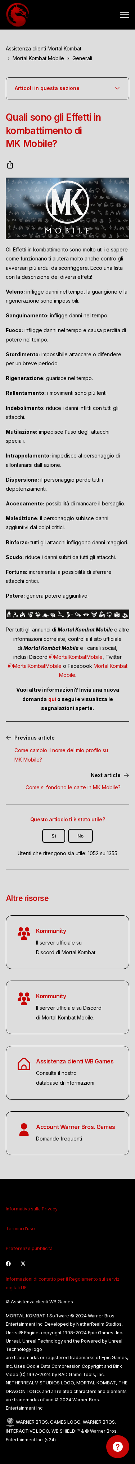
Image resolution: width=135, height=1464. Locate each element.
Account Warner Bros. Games (75, 1127)
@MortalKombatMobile (76, 657)
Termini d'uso (20, 1228)
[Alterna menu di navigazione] (124, 15)
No (80, 836)
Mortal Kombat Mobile (38, 58)
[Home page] (18, 15)
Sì (53, 836)
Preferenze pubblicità (29, 1248)
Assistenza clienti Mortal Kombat (43, 48)
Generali (82, 58)
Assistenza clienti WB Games (74, 1061)
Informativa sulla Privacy (32, 1208)
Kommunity (51, 931)
